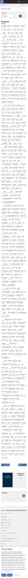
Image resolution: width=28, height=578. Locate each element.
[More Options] (26, 5)
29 (17, 330)
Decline (10, 575)
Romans (3, 5)
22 (16, 244)
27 (8, 306)
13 (8, 154)
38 (13, 434)
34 (25, 385)
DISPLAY (4, 13)
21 (2, 234)
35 (3, 406)
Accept (4, 575)
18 (3, 206)
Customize (17, 575)
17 (10, 189)
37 (8, 427)
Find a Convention (6, 525)
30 (8, 344)
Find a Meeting (5, 522)
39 (21, 444)
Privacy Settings (7, 571)
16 (11, 182)
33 (2, 382)
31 (3, 361)
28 (3, 320)
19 (2, 216)
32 (10, 368)
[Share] (22, 5)
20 (9, 223)
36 (9, 417)
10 (21, 116)
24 (11, 268)
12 (3, 147)
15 (10, 171)
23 (2, 254)
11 (9, 127)
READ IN (3, 8)
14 (19, 165)
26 (3, 289)
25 (8, 278)
